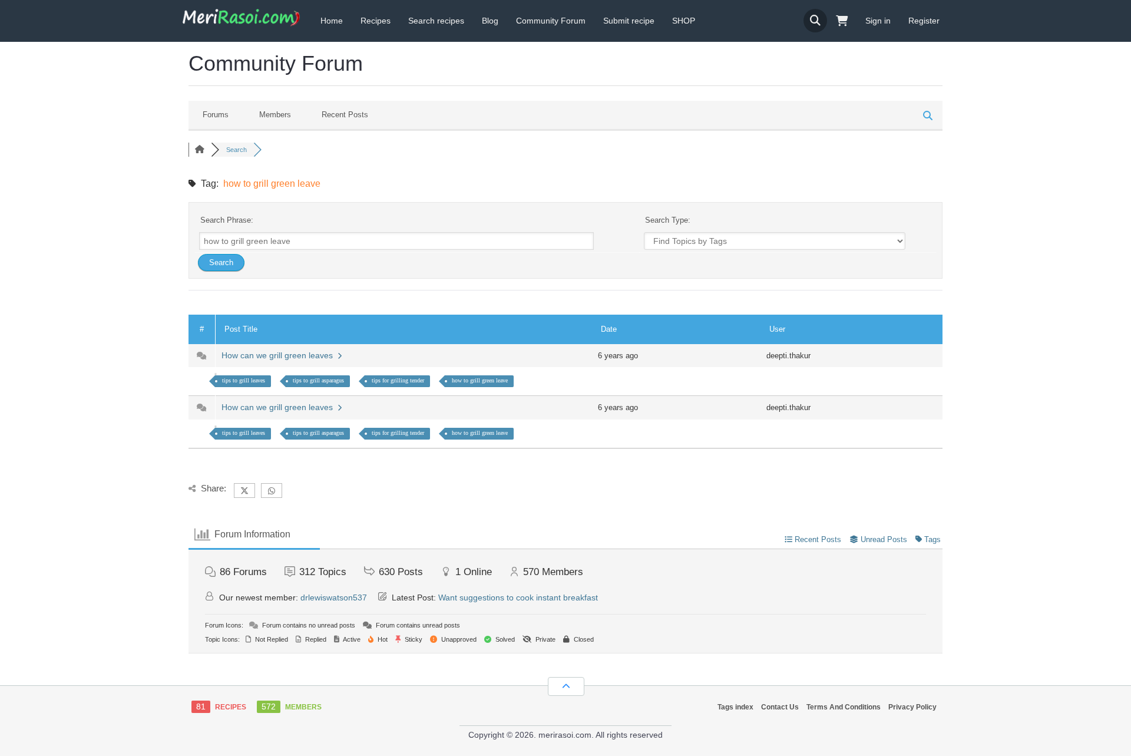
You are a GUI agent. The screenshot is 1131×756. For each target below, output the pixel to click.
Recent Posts (345, 114)
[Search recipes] (815, 20)
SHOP (683, 20)
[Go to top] (566, 686)
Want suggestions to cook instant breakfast (518, 597)
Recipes (376, 20)
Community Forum (551, 20)
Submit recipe (628, 20)
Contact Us (780, 707)
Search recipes (436, 20)
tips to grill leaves (243, 380)
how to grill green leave (480, 380)
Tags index (735, 707)
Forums (216, 114)
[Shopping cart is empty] (841, 21)
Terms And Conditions (843, 707)
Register (924, 20)
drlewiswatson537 (333, 597)
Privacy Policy (912, 707)
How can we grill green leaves (279, 355)
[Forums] (199, 149)
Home (331, 20)
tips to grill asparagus (318, 380)
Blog (490, 20)
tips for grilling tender (398, 380)
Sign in (878, 20)
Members (275, 114)
